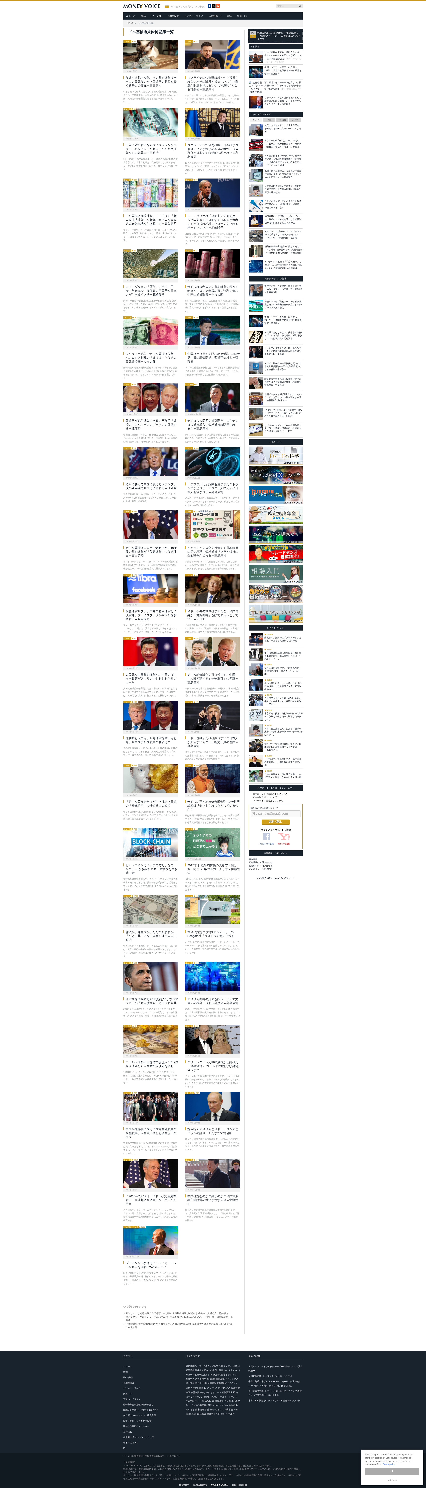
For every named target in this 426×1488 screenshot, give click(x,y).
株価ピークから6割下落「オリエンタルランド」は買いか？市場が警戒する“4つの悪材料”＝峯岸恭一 (283, 397)
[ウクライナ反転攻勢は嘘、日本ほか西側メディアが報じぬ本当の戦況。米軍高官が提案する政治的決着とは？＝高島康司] (212, 122)
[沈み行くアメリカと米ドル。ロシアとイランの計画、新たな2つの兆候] (212, 1106)
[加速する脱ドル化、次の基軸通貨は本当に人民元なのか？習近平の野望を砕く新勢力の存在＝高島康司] (150, 54)
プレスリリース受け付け (260, 869)
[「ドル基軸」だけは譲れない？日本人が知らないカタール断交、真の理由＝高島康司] (212, 715)
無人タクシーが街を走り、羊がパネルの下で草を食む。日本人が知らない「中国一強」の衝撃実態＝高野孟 (283, 234)
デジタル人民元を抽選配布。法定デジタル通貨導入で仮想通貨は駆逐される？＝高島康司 (212, 424)
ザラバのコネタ (130, 1442)
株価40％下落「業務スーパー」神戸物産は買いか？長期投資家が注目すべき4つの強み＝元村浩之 (283, 304)
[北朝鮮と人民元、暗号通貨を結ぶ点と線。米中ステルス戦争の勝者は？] (150, 715)
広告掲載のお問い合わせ (260, 862)
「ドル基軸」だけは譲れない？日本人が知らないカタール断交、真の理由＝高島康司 (212, 742)
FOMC (214, 1396)
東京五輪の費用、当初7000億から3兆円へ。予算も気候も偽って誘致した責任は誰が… (283, 716)
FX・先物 (156, 15)
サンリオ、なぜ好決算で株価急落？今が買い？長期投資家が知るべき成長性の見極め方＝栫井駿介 (177, 1313)
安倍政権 (211, 1379)
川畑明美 (190, 1379)
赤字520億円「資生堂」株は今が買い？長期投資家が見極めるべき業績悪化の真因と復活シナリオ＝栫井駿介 (283, 143)
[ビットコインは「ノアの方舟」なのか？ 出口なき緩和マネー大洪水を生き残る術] (150, 842)
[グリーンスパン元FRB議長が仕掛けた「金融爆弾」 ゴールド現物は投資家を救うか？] (212, 1039)
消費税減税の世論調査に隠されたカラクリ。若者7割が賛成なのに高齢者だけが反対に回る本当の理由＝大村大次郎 (284, 249)
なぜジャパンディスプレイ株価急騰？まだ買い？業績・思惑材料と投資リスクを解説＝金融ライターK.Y (282, 428)
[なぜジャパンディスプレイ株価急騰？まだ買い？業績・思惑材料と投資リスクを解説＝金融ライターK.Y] (256, 429)
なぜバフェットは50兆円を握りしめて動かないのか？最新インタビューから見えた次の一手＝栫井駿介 (282, 100)
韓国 (201, 1388)
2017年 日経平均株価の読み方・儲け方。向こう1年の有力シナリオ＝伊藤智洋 (213, 869)
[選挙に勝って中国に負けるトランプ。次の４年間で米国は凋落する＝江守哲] (150, 461)
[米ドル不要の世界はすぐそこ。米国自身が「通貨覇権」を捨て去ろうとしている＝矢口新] (212, 588)
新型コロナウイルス (214, 1409)
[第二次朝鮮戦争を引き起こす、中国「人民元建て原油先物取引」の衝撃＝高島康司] (212, 651)
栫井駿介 (229, 1409)
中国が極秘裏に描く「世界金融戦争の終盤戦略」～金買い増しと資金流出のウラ (151, 1133)
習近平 (198, 1383)
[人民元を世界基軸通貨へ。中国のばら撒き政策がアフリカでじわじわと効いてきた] (150, 651)
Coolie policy (389, 1464)
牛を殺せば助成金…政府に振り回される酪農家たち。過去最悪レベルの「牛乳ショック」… (282, 655)
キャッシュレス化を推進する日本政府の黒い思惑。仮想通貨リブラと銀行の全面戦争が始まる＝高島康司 (212, 551)
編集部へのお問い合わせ (260, 865)
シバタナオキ (230, 1370)
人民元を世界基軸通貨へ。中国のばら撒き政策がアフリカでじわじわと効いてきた (151, 678)
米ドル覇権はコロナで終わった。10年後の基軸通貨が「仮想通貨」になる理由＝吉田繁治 (151, 551)
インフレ (227, 1366)
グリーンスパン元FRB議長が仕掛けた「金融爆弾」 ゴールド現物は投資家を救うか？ (213, 1066)
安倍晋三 (226, 1392)
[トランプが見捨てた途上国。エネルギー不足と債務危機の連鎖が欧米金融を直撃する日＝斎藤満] (256, 352)
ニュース (130, 15)
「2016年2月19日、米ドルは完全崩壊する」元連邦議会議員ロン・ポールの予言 (151, 1200)
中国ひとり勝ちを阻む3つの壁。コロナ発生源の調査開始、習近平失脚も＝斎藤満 (213, 357)
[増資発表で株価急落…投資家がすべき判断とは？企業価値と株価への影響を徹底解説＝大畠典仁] (256, 383)
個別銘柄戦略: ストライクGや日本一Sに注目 (270, 1376)
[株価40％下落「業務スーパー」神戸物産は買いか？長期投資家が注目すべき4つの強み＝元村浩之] (256, 306)
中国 (188, 1392)
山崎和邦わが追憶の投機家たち (138, 1404)
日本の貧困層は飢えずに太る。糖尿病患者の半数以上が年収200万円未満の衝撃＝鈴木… (283, 731)
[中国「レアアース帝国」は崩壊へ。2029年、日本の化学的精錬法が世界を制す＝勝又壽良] (256, 321)
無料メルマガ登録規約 (260, 808)
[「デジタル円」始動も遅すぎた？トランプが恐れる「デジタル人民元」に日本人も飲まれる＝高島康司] (212, 461)
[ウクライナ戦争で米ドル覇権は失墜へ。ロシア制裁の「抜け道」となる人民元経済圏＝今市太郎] (150, 330)
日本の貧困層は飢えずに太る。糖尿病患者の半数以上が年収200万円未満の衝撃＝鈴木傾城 (283, 189)
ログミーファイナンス (217, 1387)
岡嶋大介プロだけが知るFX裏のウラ (141, 1410)
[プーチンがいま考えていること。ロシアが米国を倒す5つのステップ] (150, 1240)
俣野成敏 (220, 1379)
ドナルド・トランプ (227, 1396)
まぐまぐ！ (175, 1456)
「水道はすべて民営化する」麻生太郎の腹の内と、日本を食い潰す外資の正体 (282, 762)
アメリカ (199, 1401)
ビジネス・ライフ (193, 15)
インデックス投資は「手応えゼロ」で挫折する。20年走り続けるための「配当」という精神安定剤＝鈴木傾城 (283, 264)
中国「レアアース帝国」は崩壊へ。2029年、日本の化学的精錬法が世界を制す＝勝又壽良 (283, 70)
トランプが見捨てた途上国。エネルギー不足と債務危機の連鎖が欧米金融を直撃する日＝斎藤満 (282, 351)
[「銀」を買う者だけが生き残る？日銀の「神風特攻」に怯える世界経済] (150, 778)
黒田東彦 (190, 1383)
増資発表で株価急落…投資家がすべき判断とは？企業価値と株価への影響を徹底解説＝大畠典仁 (282, 382)
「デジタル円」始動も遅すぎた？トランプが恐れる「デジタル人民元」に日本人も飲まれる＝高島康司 (212, 488)
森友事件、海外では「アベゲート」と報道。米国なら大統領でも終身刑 (282, 639)
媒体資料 (253, 859)
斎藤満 (210, 1413)
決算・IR (242, 15)
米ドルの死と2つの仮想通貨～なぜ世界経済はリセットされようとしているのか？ (213, 805)
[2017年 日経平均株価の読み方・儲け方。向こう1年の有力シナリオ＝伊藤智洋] (212, 842)
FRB (233, 1392)
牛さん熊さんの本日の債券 (210, 1370)
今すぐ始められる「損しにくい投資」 (188, 6)
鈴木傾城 (199, 1409)
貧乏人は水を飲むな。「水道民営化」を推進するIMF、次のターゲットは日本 (283, 128)
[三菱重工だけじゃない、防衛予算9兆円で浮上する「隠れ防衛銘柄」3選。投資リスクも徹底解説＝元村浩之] (256, 337)
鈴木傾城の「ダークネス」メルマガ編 (204, 1366)
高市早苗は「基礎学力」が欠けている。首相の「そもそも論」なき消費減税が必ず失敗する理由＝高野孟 (283, 219)
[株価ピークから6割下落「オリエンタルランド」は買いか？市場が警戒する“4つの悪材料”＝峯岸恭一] (256, 398)
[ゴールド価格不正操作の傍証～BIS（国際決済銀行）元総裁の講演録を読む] (150, 1039)
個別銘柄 (211, 1383)
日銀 (235, 1366)
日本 (204, 1383)
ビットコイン (231, 1374)
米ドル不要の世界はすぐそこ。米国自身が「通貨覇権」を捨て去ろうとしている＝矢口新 (212, 615)
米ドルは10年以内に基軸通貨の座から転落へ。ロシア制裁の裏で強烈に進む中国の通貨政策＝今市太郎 (213, 290)
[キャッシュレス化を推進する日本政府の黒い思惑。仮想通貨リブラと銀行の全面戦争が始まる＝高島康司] (212, 524)
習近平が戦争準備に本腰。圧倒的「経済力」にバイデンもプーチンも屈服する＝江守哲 (151, 424)
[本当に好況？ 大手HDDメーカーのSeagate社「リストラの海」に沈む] (212, 909)
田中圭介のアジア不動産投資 (137, 1421)
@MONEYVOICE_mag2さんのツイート (275, 878)
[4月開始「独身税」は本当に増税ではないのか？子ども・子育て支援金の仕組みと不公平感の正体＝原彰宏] (256, 414)
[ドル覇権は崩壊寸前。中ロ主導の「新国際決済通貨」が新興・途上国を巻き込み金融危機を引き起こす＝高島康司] (150, 193)
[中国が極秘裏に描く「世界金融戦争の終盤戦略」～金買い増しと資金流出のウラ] (150, 1106)
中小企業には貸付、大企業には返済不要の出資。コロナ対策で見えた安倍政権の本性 (282, 686)
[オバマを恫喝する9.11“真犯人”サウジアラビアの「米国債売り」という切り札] (150, 976)
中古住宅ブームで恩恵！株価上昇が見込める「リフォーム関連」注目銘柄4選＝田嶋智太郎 (283, 289)
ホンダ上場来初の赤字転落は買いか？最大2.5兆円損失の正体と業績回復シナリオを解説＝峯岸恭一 (283, 366)
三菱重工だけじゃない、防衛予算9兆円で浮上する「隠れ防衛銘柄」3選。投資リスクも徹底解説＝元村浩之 (283, 335)
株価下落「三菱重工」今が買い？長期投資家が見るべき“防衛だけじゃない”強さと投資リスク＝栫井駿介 (283, 174)
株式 (143, 15)
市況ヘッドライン (132, 1399)
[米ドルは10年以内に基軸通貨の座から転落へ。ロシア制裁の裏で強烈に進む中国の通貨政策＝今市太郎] (212, 263)
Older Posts (178, 1293)
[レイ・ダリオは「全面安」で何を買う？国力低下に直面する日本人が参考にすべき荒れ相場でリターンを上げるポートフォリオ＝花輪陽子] (212, 193)
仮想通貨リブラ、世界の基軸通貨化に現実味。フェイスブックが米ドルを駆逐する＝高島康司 (151, 615)
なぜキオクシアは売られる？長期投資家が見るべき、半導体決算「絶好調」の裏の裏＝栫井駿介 (283, 204)
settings (392, 1480)
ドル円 (217, 1413)
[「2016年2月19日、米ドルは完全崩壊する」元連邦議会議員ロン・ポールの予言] (150, 1173)
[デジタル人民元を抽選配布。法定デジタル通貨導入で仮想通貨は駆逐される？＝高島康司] (212, 397)
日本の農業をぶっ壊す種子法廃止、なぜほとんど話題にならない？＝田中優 (282, 775)
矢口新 (227, 1401)
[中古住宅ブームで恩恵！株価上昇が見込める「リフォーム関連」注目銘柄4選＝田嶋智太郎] (256, 290)
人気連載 (213, 15)
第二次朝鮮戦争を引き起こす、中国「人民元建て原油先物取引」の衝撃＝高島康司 (212, 678)
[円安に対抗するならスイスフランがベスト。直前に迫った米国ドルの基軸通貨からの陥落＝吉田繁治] (150, 122)
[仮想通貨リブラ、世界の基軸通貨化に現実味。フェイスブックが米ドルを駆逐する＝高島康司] (150, 588)
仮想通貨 (235, 1388)
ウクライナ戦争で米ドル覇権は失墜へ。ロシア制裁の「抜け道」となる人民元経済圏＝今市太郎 (151, 357)
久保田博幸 (200, 1379)
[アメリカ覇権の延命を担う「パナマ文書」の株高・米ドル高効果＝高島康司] (212, 976)
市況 (229, 15)
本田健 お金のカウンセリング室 (138, 1437)
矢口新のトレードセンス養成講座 (139, 1415)
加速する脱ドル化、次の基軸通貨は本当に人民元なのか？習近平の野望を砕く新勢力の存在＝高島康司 (151, 81)
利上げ (231, 1413)
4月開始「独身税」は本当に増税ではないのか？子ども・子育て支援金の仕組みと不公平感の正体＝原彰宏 (283, 413)
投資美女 (127, 1431)
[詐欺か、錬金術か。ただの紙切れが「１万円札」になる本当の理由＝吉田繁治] (150, 909)
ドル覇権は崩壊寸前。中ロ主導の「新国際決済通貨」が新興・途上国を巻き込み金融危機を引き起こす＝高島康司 (151, 219)
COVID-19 (209, 1401)
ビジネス (295, 120)
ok (392, 1471)
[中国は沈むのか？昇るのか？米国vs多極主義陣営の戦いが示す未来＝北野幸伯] (212, 1173)
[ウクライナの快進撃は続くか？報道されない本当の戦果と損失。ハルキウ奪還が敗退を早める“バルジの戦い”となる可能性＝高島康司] (212, 54)
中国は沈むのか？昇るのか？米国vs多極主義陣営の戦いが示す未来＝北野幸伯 (212, 1200)
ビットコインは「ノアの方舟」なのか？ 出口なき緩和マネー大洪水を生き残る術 (151, 869)
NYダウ (194, 1388)
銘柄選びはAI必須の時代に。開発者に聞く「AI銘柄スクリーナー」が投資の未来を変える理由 (279, 36)
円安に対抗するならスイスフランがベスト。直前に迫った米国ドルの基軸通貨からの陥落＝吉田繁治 (151, 149)
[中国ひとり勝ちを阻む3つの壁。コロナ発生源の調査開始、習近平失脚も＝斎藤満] (212, 330)
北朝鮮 (207, 1396)
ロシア (224, 1413)
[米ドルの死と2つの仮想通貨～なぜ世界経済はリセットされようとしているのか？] (212, 778)
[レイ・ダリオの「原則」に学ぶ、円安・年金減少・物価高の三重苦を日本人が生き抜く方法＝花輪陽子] (150, 263)
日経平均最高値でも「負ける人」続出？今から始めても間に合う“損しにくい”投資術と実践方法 (283, 55)
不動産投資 (173, 15)
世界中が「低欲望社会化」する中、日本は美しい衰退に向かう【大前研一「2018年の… (282, 747)
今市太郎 (190, 1401)
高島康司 (219, 1401)
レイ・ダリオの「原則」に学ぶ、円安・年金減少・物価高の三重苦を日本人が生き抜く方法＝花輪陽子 (151, 290)
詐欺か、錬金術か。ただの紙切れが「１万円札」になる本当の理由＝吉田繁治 (151, 936)
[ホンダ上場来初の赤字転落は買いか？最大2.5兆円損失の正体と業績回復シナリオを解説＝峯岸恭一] (256, 368)
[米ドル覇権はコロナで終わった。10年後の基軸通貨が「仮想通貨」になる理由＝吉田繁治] (150, 524)
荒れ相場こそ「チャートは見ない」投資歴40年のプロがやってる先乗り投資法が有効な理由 (282, 85)
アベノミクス (231, 1379)
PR (124, 1448)
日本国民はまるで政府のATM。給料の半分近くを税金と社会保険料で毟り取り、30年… (282, 701)
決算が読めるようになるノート (206, 1392)
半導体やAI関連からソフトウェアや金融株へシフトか (274, 1400)
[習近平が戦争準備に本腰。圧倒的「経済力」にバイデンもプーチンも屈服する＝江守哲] (150, 397)
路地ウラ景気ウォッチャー (136, 1426)
